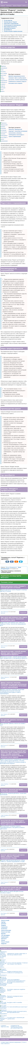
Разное (3, 940)
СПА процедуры (5, 935)
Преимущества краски (9, 28)
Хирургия (3, 943)
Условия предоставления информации (11, 1042)
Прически (3, 613)
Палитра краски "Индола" (10, 22)
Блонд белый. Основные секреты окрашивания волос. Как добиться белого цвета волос (13, 822)
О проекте (3, 1025)
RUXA (5, 2)
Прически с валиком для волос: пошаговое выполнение (12, 790)
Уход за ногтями (5, 932)
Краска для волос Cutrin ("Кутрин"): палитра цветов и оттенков (13, 587)
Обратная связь (5, 1026)
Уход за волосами (6, 930)
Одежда (3, 922)
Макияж (3, 933)
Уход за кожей (5, 920)
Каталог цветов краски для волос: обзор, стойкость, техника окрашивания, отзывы (13, 856)
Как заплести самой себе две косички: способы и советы (11, 888)
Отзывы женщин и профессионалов (13, 31)
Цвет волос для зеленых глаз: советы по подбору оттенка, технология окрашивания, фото (14, 618)
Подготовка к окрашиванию (11, 23)
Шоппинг (3, 923)
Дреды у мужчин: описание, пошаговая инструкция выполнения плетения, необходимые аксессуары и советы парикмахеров (14, 685)
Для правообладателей (17, 1028)
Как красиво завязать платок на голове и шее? (12, 720)
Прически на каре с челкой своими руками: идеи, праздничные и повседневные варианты (13, 652)
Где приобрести (8, 29)
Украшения (4, 927)
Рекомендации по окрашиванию (12, 25)
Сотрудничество (15, 1025)
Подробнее (23, 612)
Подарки (3, 925)
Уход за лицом (5, 942)
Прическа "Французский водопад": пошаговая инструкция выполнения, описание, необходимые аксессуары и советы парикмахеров (18, 133)
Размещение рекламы (16, 1026)
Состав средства (8, 20)
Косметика (4, 928)
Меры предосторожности (10, 26)
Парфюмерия (4, 937)
